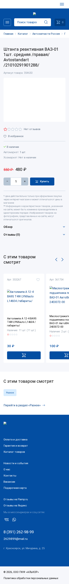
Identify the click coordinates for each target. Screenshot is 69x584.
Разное (10, 392)
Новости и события (16, 463)
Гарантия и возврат (16, 445)
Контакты (10, 475)
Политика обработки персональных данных (31, 578)
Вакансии (9, 481)
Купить (44, 181)
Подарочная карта (15, 488)
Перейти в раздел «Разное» (22, 405)
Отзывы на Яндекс (15, 505)
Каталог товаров (14, 451)
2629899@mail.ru (16, 539)
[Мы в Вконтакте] (6, 520)
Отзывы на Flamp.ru (16, 499)
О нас (7, 469)
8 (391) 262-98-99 (19, 532)
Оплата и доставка (15, 439)
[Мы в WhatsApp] (14, 520)
